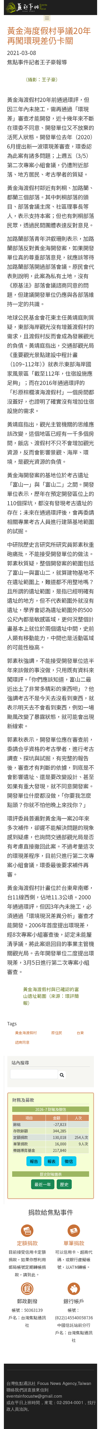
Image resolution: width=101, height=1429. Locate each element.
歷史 (64, 1184)
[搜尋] (62, 1075)
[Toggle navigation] (47, 18)
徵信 (69, 1161)
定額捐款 (27, 1243)
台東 (80, 1032)
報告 (34, 1161)
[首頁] (25, 7)
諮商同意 (22, 1042)
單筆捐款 (73, 1243)
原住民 (56, 1032)
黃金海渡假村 (26, 1032)
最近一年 (42, 1184)
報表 (51, 1161)
